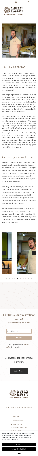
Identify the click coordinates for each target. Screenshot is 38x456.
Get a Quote (19, 371)
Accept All (19, 445)
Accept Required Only (19, 449)
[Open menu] (34, 11)
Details (19, 453)
